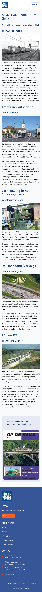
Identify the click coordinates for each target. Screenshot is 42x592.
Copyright (23, 583)
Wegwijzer (6, 536)
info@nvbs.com (10, 574)
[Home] (5, 5)
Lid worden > (8, 516)
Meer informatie (27, 424)
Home (4, 527)
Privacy (8, 583)
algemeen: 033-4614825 (15, 565)
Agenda (5, 532)
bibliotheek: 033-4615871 (15, 570)
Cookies (15, 583)
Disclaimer (33, 583)
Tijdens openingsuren (13, 562)
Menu (34, 5)
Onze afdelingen (8, 540)
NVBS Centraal (7, 545)
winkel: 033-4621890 (13, 567)
